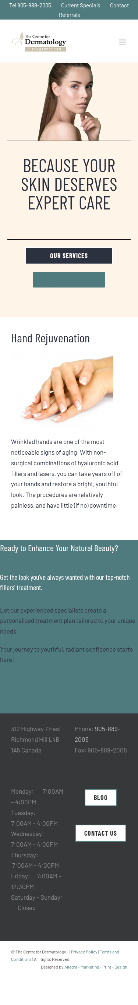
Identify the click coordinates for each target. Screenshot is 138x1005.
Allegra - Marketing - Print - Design (95, 966)
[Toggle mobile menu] (123, 42)
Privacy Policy (84, 951)
